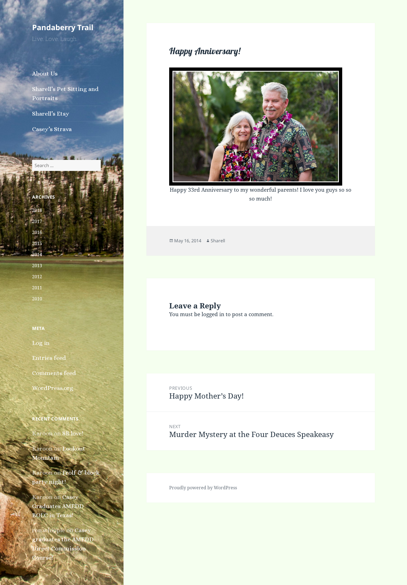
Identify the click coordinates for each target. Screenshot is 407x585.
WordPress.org (52, 387)
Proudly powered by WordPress (203, 488)
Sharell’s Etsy (50, 113)
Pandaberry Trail (62, 27)
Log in (41, 342)
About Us (45, 73)
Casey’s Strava (52, 129)
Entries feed (49, 357)
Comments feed (54, 373)
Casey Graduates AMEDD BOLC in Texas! (58, 506)
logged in (213, 314)
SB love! (72, 433)
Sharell (218, 241)
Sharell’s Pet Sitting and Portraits (65, 93)
